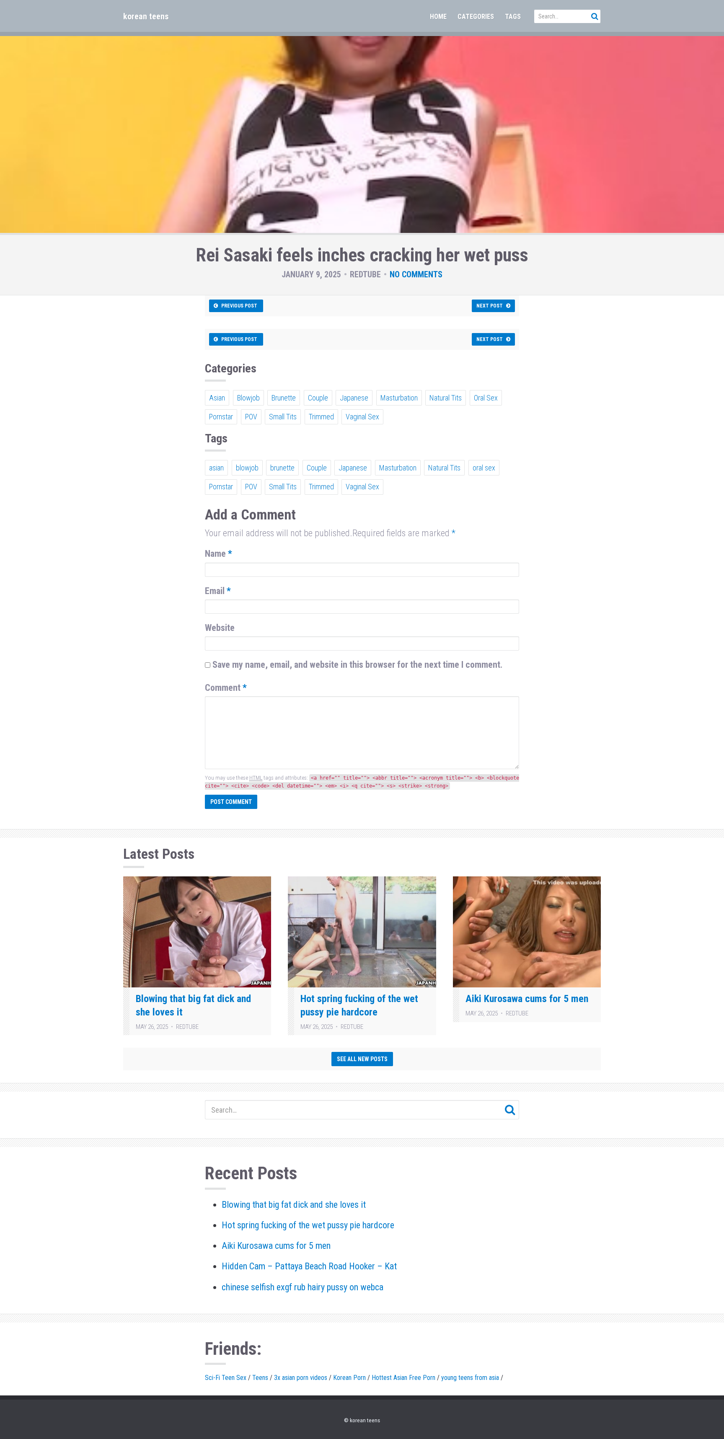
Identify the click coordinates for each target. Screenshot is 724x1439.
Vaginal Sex (362, 416)
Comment (226, 687)
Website (220, 628)
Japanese (354, 397)
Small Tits (283, 416)
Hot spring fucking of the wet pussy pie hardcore (308, 1225)
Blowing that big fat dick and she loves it (294, 1204)
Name (218, 553)
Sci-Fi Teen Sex (225, 1378)
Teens (260, 1378)
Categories (476, 17)
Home (438, 17)
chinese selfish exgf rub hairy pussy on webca (302, 1287)
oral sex (484, 467)
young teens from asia (470, 1378)
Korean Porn (349, 1378)
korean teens (146, 16)
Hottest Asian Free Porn (403, 1378)
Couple (318, 397)
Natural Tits (445, 397)
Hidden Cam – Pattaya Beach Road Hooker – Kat (309, 1266)
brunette (282, 467)
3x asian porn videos (300, 1378)
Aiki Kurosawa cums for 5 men (526, 999)
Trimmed (321, 416)
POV (251, 416)
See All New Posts (362, 1059)
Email (218, 591)
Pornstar (221, 416)
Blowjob (248, 397)
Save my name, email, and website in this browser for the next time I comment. (357, 664)
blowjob (247, 467)
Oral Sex (486, 397)
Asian (217, 397)
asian (216, 467)
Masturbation (399, 397)
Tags (513, 17)
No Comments (416, 274)
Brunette (284, 397)
